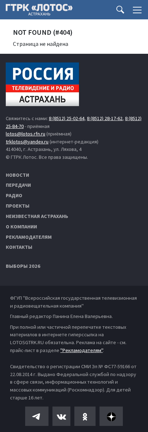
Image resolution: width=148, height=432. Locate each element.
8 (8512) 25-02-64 (66, 118)
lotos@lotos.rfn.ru (25, 133)
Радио (14, 195)
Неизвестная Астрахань (37, 216)
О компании (21, 226)
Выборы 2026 (23, 266)
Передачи (18, 185)
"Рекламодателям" (81, 350)
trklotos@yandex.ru (27, 141)
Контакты (19, 247)
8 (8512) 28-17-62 (104, 118)
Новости (17, 175)
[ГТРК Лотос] (39, 11)
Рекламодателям (29, 237)
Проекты (17, 206)
